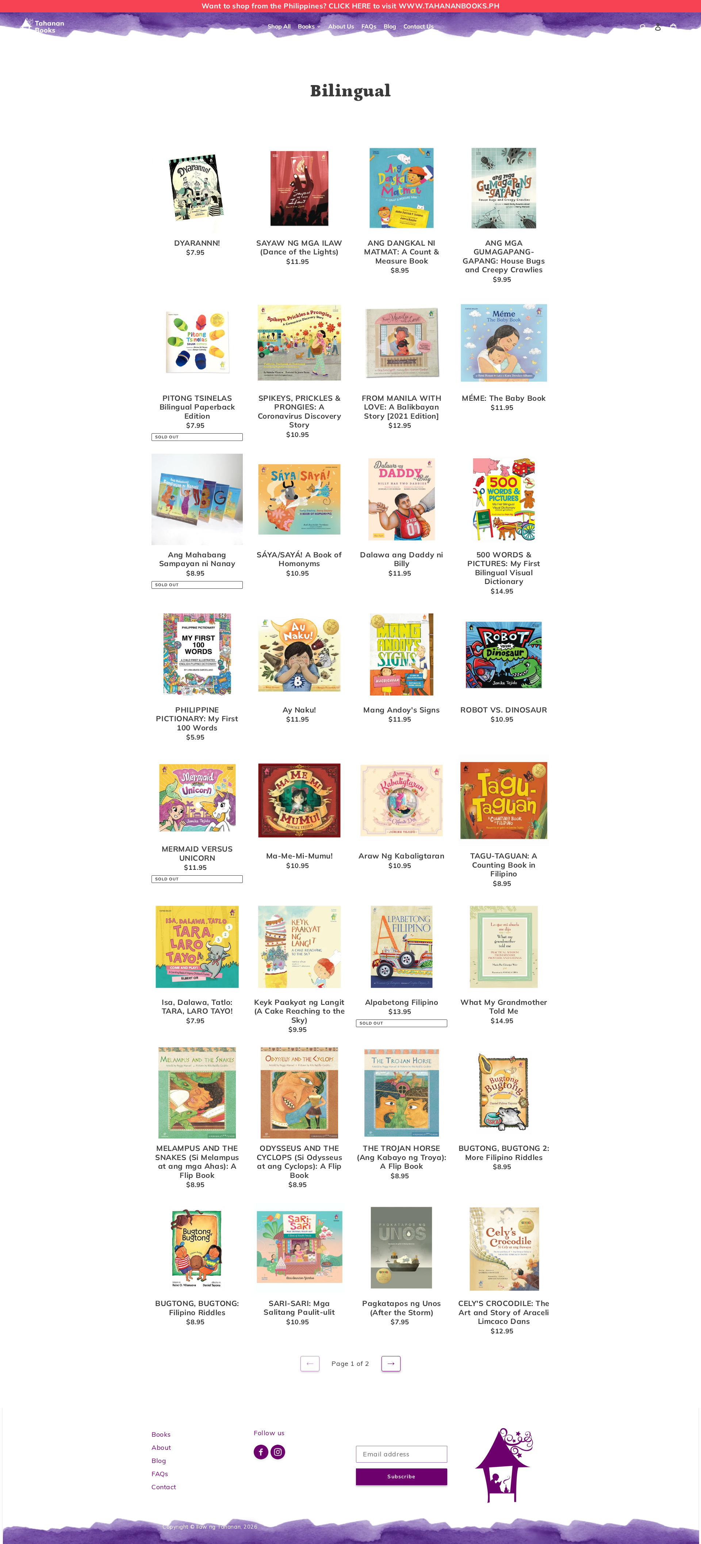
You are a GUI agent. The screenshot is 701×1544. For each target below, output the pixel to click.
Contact (164, 1487)
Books (161, 1434)
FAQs (160, 1474)
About (161, 1447)
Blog (159, 1460)
